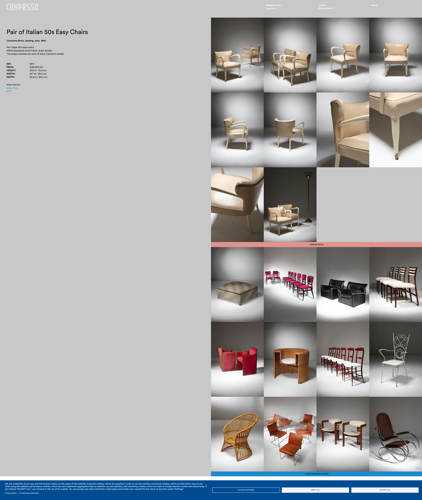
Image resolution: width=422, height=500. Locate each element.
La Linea (230, 326)
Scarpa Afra (340, 251)
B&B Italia (352, 251)
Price (10, 67)
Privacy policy (11, 493)
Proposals (237, 251)
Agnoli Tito (219, 326)
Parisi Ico (293, 251)
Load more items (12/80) (316, 474)
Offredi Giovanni (222, 251)
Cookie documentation (29, 493)
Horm (283, 326)
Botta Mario (272, 326)
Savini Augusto (326, 400)
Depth (10, 77)
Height (11, 70)
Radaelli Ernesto (274, 400)
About (374, 5)
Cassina (386, 251)
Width (11, 74)
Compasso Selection (277, 251)
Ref (9, 64)
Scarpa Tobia (325, 251)
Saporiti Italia (291, 400)
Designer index (273, 5)
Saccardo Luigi (379, 400)
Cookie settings (245, 490)
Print (9, 91)
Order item (12, 88)
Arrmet (392, 400)
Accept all (385, 490)
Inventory (271, 8)
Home (22, 7)
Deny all (315, 490)
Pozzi (338, 400)
